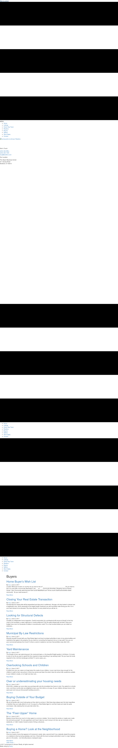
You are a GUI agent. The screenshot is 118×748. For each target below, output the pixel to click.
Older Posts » (10, 742)
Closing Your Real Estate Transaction (29, 599)
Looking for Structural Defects (24, 615)
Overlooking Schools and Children (27, 665)
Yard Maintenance (17, 649)
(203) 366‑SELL (4, 151)
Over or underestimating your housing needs (33, 681)
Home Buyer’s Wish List (21, 581)
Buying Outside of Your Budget (25, 697)
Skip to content (4, 1)
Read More (9, 595)
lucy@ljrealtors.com (5, 155)
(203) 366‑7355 (4, 153)
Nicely (11, 746)
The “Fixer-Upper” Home (21, 713)
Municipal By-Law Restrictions (25, 633)
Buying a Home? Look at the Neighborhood (33, 729)
